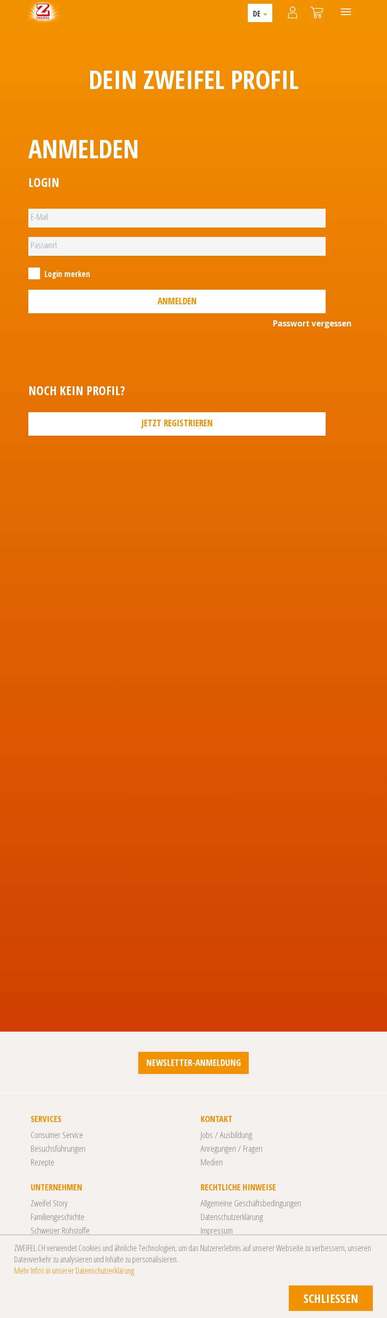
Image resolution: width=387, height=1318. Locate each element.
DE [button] (257, 13)
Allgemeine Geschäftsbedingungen (251, 1203)
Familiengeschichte (57, 1217)
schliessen (330, 1298)
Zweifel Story (49, 1203)
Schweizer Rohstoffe (60, 1230)
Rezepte (42, 1162)
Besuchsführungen (58, 1148)
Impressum (217, 1230)
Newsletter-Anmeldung (193, 1063)
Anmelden (177, 301)
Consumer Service (57, 1135)
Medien (212, 1162)
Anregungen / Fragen (231, 1148)
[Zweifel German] (43, 12)
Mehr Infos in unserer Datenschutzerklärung (74, 1270)
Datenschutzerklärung (232, 1217)
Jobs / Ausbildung (226, 1135)
